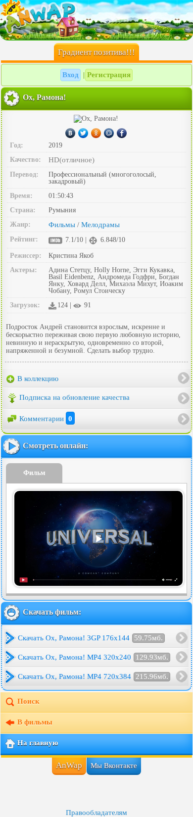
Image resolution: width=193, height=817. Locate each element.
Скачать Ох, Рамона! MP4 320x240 (93, 657)
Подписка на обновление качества (74, 397)
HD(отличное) (71, 160)
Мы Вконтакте (114, 765)
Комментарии (45, 419)
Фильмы (61, 225)
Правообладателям (96, 813)
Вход (70, 75)
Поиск (28, 701)
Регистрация (109, 75)
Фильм (34, 473)
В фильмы (34, 722)
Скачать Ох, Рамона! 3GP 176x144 (90, 638)
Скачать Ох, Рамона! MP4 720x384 (93, 676)
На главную (37, 743)
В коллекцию (36, 379)
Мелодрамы (100, 225)
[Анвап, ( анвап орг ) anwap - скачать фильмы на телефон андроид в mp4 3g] (96, 20)
